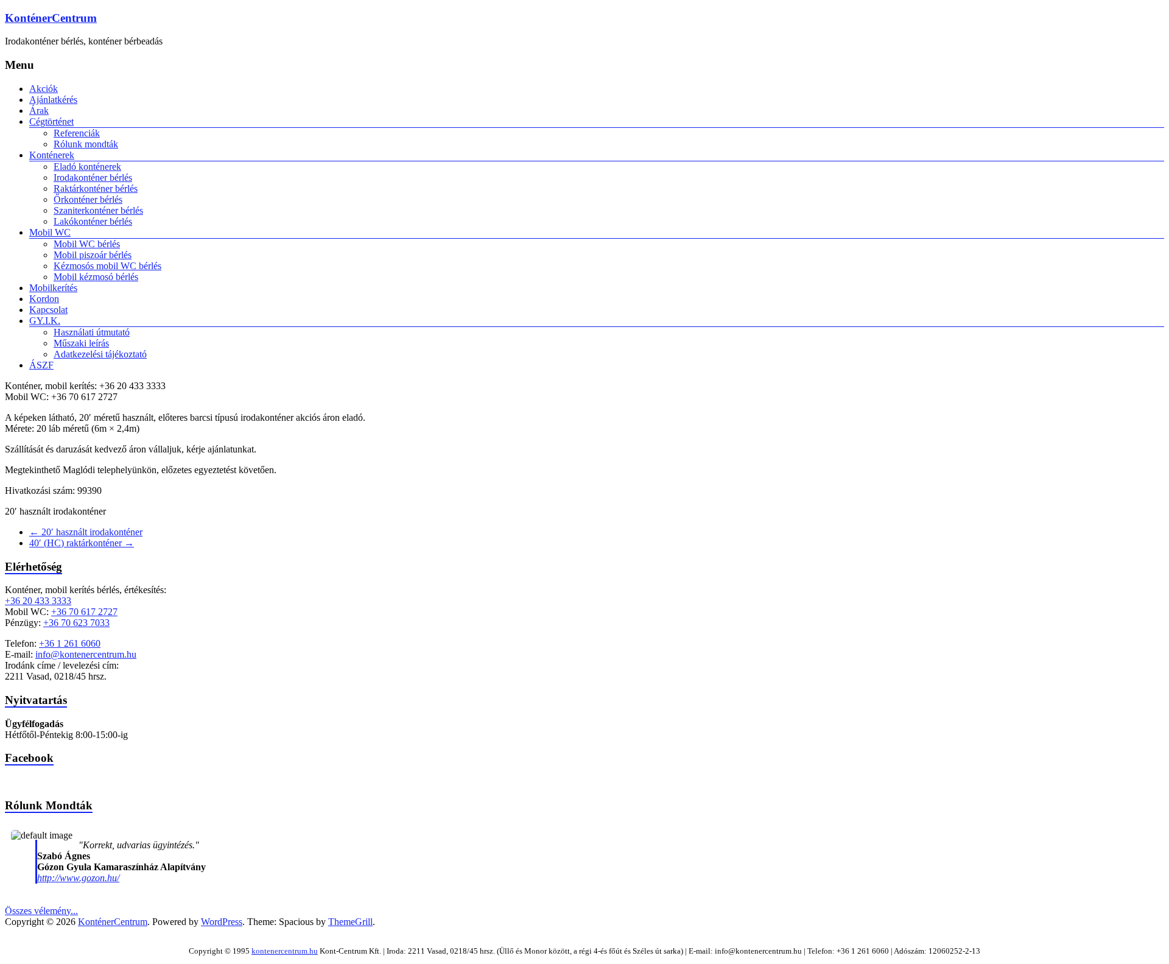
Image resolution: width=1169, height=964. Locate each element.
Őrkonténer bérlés (88, 199)
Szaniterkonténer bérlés (98, 210)
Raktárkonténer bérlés (96, 188)
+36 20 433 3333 (38, 601)
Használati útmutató (92, 332)
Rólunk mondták (86, 144)
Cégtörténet (51, 121)
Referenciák (77, 133)
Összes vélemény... (41, 911)
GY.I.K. (44, 320)
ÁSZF (41, 365)
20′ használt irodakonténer (85, 532)
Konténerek (51, 155)
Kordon (44, 299)
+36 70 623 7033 (76, 622)
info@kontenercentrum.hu (85, 654)
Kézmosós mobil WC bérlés (107, 266)
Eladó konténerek (87, 166)
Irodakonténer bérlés (93, 177)
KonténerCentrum (51, 18)
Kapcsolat (48, 309)
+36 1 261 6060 (69, 643)
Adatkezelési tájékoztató (100, 354)
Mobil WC (50, 232)
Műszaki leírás (81, 343)
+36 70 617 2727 (84, 612)
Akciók (43, 88)
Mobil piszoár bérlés (93, 255)
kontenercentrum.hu (284, 950)
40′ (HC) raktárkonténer (81, 543)
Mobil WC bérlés (87, 244)
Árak (39, 110)
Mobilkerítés (53, 288)
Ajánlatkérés (53, 99)
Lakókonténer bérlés (93, 221)
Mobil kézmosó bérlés (96, 277)
